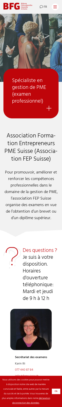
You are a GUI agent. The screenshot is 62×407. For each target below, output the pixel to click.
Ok (56, 391)
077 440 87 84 (24, 369)
